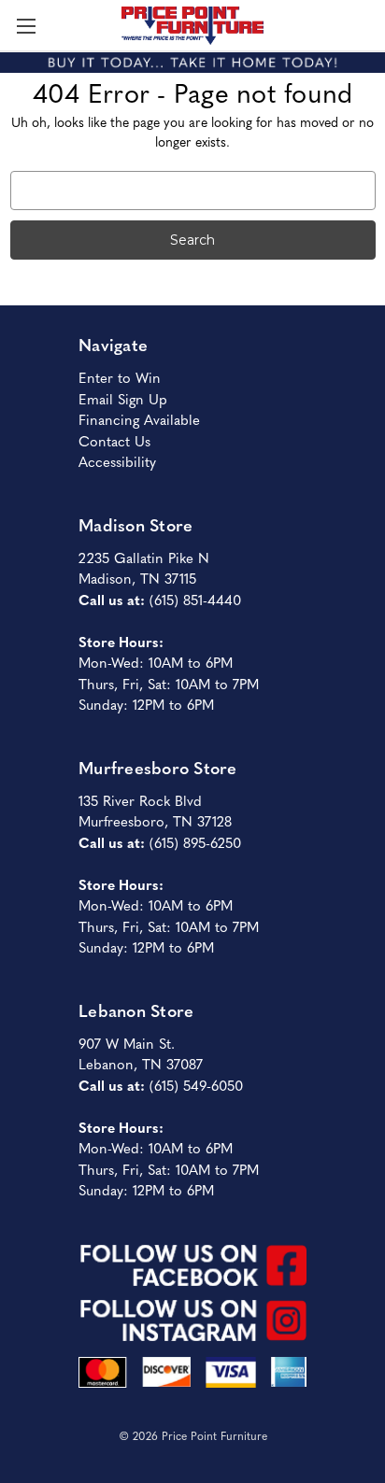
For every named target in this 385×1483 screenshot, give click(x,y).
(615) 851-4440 (195, 599)
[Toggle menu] (25, 25)
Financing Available (139, 419)
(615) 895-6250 (195, 842)
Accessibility (117, 461)
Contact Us (114, 440)
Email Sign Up (122, 398)
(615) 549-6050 (196, 1085)
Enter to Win (119, 377)
